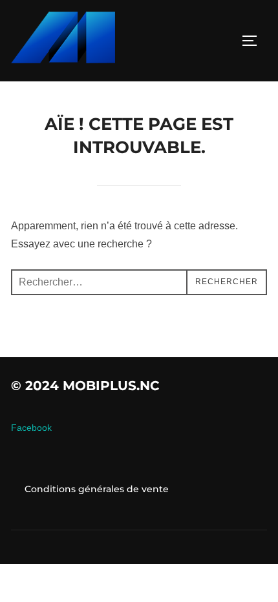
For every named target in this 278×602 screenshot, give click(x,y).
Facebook (31, 427)
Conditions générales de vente (97, 489)
